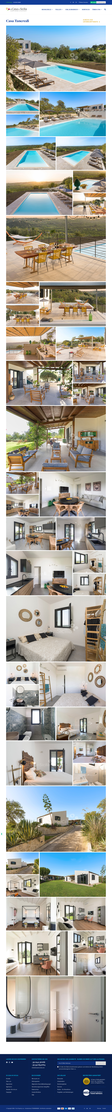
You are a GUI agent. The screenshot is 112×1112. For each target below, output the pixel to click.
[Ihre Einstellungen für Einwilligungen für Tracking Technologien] (1, 834)
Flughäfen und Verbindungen (65, 1092)
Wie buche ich (35, 1078)
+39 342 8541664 (38, 1065)
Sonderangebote (61, 1084)
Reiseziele (60, 1078)
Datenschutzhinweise (72, 1067)
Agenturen (9, 1087)
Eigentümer (9, 1084)
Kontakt (8, 1078)
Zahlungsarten (36, 1081)
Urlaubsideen (61, 1081)
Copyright (8, 1092)
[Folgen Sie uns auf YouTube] (12, 1062)
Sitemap (99, 1108)
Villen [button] (58, 9)
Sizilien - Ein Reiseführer (64, 1089)
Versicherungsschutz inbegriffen (40, 1087)
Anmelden (100, 1063)
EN (73, 2)
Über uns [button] (96, 9)
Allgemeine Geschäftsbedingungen (41, 1084)
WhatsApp (9, 2)
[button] (105, 9)
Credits (104, 1108)
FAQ (33, 1095)
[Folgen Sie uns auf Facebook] (7, 1062)
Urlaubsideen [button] (71, 9)
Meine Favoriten (84, 2)
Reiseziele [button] (46, 9)
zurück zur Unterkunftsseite (90, 21)
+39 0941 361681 (17, 2)
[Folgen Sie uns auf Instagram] (9, 1062)
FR (76, 2)
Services (86, 9)
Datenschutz (35, 1089)
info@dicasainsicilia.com (38, 1067)
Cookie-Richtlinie (36, 1092)
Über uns (8, 1081)
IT (70, 2)
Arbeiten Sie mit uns (11, 1089)
